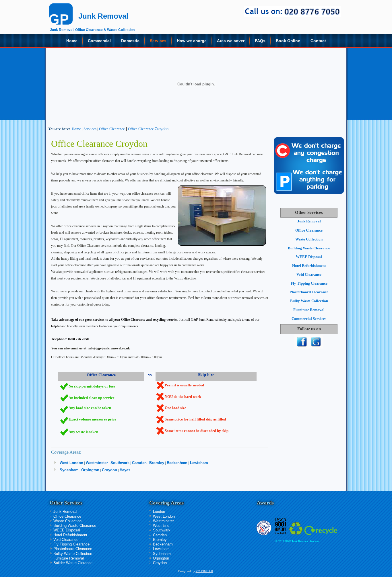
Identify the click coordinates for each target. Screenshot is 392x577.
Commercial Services (309, 318)
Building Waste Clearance (309, 248)
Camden (139, 463)
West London (71, 463)
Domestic (130, 40)
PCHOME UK (204, 571)
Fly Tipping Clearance (309, 283)
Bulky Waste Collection (309, 301)
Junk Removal (309, 221)
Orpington (90, 470)
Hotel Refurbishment (309, 265)
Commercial (99, 40)
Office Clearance (112, 129)
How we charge (192, 40)
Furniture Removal (309, 310)
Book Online (288, 40)
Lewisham (199, 463)
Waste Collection (309, 239)
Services (158, 40)
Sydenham (69, 470)
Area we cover (230, 40)
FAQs (260, 40)
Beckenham (177, 463)
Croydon (161, 129)
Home (71, 40)
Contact (318, 40)
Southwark (119, 463)
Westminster (97, 463)
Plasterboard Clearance (309, 292)
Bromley (156, 463)
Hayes (125, 470)
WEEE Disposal (309, 257)
